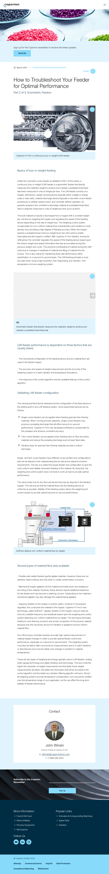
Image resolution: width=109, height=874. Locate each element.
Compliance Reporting (24, 868)
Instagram (28, 842)
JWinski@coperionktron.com (56, 754)
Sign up (62, 791)
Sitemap (17, 863)
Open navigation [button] (105, 5)
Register (22, 53)
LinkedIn (22, 842)
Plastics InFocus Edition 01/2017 (49, 67)
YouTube (16, 842)
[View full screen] (54, 129)
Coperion (11, 5)
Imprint (49, 863)
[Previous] (16, 295)
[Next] (92, 295)
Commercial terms (33, 863)
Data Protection (63, 863)
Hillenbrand (43, 868)
